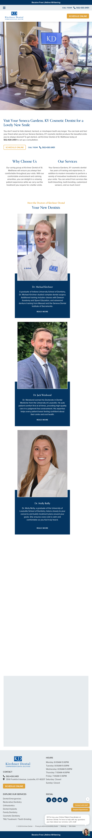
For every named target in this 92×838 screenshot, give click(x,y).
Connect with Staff (81, 805)
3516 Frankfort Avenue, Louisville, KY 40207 (25, 779)
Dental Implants (15, 651)
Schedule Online (78, 16)
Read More (42, 311)
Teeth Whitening (15, 608)
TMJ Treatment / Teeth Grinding (17, 819)
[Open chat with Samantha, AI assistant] (86, 832)
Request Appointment (80, 809)
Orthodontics (14, 642)
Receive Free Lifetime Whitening (46, 2)
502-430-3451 (10, 139)
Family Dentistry (10, 812)
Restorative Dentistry (12, 802)
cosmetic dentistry (37, 603)
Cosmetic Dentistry (11, 815)
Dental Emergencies (12, 798)
